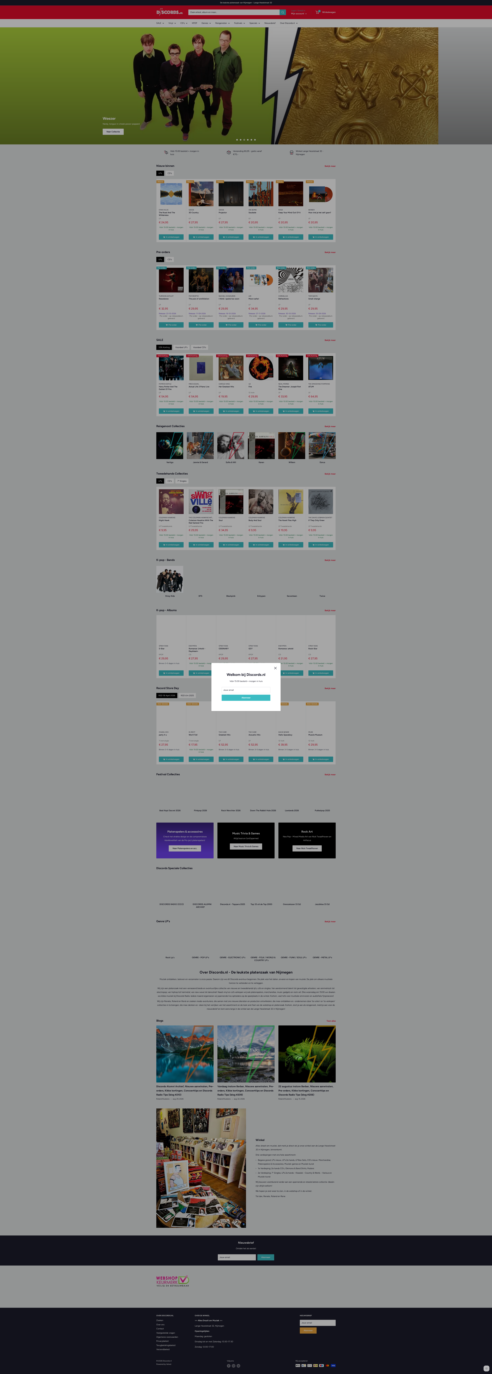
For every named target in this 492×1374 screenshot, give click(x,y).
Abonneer (246, 697)
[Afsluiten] (275, 668)
